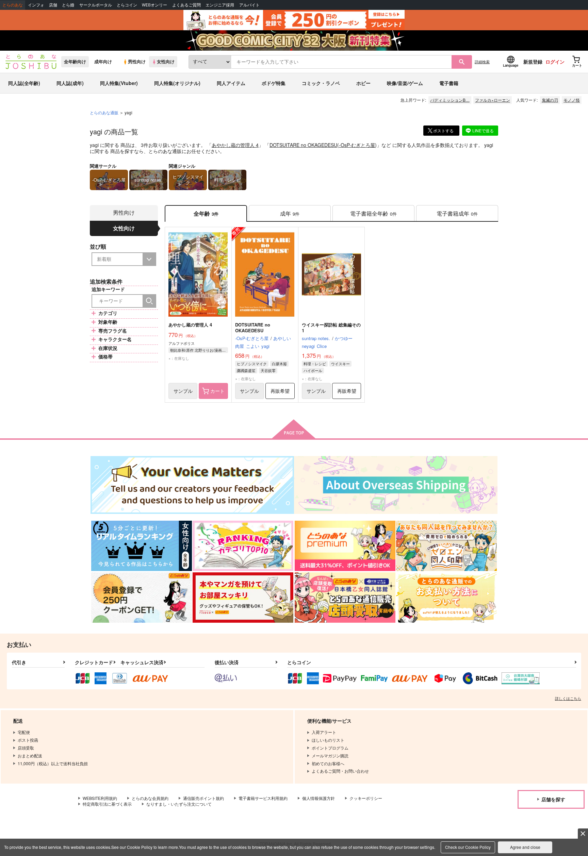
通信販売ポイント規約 (203, 798)
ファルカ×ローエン (492, 100)
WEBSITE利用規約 (100, 798)
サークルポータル (95, 5)
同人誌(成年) (70, 83)
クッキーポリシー (365, 798)
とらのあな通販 (104, 112)
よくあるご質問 (186, 5)
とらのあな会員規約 (150, 798)
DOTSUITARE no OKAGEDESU (303, 144)
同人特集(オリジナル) (177, 83)
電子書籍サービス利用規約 (263, 798)
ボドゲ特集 (273, 83)
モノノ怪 (572, 100)
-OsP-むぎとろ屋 (357, 144)
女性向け (166, 61)
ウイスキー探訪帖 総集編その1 (331, 327)
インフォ (36, 5)
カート (217, 390)
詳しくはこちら (568, 698)
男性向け (137, 61)
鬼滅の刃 (550, 100)
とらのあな (12, 5)
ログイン (555, 61)
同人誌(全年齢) (24, 83)
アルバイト (249, 5)
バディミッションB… (450, 100)
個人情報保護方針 (318, 798)
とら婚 (68, 5)
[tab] (290, 213)
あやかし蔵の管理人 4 (235, 144)
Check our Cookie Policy (468, 847)
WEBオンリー (154, 5)
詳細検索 (482, 61)
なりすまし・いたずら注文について (179, 804)
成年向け (103, 61)
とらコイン (127, 5)
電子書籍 (448, 83)
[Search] (149, 301)
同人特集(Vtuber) (119, 83)
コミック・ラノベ (321, 83)
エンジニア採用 (220, 5)
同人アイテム (231, 83)
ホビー (363, 83)
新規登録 (532, 61)
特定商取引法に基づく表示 (107, 804)
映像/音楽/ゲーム (405, 83)
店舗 (53, 5)
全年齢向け (75, 61)
